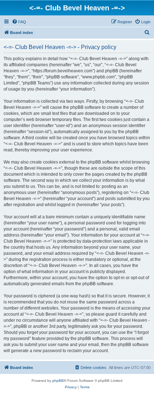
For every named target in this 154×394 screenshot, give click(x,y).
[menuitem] (19, 22)
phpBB (58, 381)
